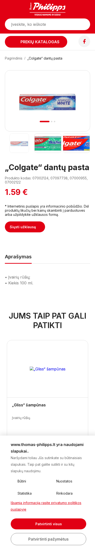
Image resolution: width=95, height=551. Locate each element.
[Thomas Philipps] (47, 9)
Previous (15, 107)
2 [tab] (51, 121)
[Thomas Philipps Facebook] (84, 45)
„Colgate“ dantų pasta (44, 58)
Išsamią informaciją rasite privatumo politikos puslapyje (46, 506)
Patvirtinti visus (48, 524)
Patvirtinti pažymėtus (48, 539)
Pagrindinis (13, 58)
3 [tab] (54, 121)
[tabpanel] (47, 100)
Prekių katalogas (39, 41)
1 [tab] (44, 121)
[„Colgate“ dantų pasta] (19, 143)
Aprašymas (18, 257)
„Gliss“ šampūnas (29, 404)
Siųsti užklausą (23, 227)
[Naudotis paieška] (84, 24)
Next (79, 107)
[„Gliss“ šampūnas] (47, 369)
